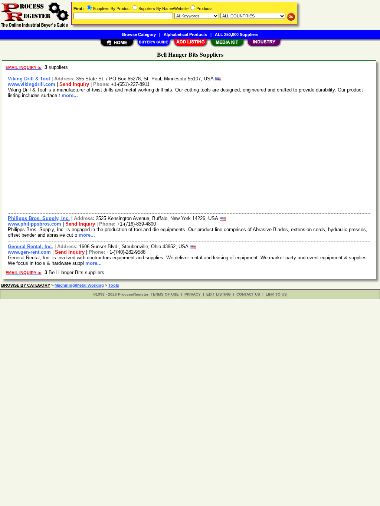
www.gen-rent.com (29, 252)
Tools (113, 285)
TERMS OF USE (165, 294)
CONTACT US (248, 294)
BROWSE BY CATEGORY (25, 285)
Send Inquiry (74, 84)
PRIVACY (192, 294)
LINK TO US (276, 294)
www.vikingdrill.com (31, 84)
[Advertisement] (189, 158)
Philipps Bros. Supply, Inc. (39, 218)
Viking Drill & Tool (29, 78)
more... (70, 95)
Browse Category (139, 34)
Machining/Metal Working (79, 285)
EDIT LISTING (218, 294)
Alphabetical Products (185, 34)
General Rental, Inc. (30, 246)
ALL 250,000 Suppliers (236, 34)
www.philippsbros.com (34, 224)
